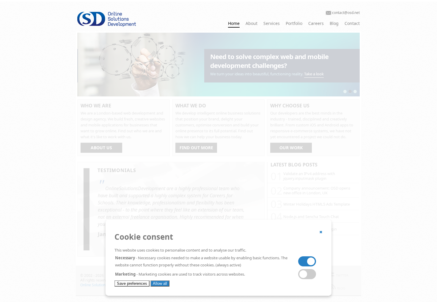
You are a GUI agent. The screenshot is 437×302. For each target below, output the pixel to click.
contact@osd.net (346, 12)
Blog (334, 23)
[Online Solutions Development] (120, 25)
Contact (352, 23)
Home (234, 23)
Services (271, 23)
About (251, 23)
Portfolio (294, 23)
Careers (316, 23)
